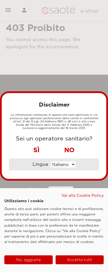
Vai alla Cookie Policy (82, 195)
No (69, 150)
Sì (36, 150)
